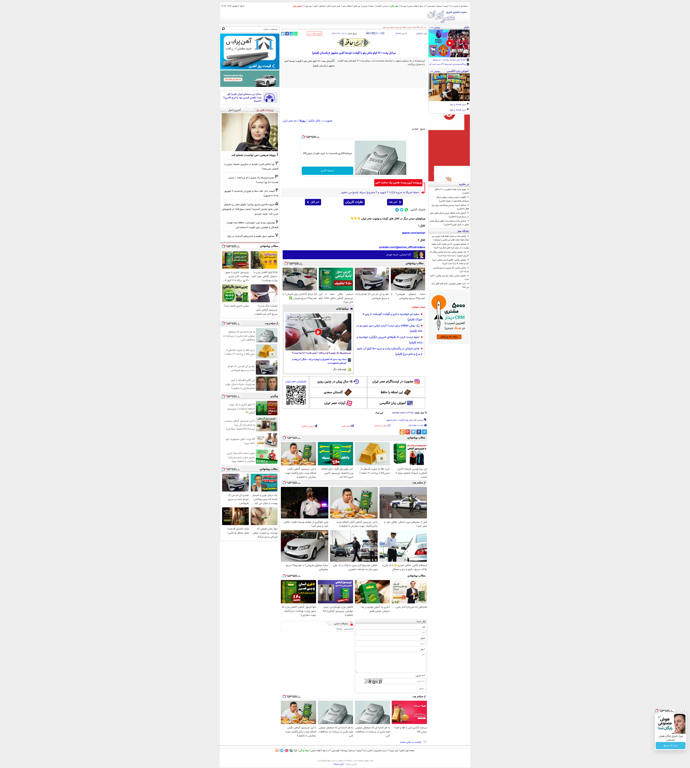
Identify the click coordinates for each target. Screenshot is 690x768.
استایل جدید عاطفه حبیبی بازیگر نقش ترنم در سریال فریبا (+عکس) (449, 214)
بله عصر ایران (290, 121)
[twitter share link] (283, 34)
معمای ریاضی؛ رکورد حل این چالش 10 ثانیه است (449, 277)
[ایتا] (402, 431)
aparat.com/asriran (413, 233)
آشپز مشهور (391, 420)
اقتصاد (378, 6)
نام (424, 627)
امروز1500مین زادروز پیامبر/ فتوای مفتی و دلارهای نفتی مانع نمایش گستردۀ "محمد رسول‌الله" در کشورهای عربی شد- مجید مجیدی (250, 209)
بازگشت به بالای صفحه (411, 742)
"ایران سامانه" (338, 764)
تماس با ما (454, 6)
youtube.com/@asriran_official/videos (402, 247)
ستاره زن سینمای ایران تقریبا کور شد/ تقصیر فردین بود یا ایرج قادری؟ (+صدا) (242, 97)
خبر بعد (393, 202)
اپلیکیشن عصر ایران (296, 382)
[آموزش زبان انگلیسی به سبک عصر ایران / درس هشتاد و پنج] (449, 87)
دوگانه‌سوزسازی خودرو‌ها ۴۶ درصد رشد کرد (447, 64)
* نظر (423, 649)
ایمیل (422, 638)
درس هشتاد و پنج (458, 104)
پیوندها (344, 750)
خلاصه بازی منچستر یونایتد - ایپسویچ (449, 60)
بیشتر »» (435, 27)
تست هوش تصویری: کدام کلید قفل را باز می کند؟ (450, 285)
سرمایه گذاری (327, 171)
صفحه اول (464, 6)
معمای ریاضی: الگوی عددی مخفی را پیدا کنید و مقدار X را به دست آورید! (450, 261)
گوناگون (419, 33)
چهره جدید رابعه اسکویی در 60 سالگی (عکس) (451, 191)
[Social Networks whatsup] (406, 210)
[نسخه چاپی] (367, 33)
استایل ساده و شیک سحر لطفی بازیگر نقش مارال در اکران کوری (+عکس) (449, 222)
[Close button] (684, 711)
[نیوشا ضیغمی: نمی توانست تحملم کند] (249, 132)
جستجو (439, 6)
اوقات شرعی (413, 6)
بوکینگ (339, 628)
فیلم (315, 6)
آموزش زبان (297, 6)
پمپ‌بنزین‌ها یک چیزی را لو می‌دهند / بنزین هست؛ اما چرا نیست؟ (321, 353)
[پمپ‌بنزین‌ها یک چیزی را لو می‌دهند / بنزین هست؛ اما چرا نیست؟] (318, 331)
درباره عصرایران (380, 750)
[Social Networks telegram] (397, 210)
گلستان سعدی (333, 392)
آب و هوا (422, 6)
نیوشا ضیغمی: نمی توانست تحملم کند (253, 155)
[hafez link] (354, 42)
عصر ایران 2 (308, 6)
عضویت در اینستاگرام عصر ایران (392, 381)
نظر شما (421, 621)
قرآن (328, 6)
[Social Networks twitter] (402, 210)
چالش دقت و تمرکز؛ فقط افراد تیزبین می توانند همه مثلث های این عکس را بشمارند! (450, 238)
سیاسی (385, 6)
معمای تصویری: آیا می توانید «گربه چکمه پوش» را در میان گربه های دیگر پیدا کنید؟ (450, 246)
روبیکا (302, 121)
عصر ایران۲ (393, 750)
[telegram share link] (291, 34)
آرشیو (446, 6)
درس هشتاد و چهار (458, 110)
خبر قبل (314, 202)
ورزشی (364, 6)
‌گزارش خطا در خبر (314, 33)
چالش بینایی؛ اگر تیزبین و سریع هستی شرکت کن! (451, 269)
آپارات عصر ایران (335, 403)
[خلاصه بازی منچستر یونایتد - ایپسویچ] (449, 43)
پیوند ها (403, 6)
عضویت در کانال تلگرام (320, 121)
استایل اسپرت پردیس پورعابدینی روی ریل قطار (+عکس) (450, 207)
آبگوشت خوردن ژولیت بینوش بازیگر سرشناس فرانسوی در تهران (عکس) (452, 199)
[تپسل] (303, 137)
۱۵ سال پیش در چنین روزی (335, 381)
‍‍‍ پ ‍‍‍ (380, 33)
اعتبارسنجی (348, 628)
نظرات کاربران (354, 202)
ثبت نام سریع (671, 746)
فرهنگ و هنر (346, 6)
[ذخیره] (373, 33)
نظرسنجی (431, 6)
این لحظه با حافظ (392, 392)
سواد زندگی (394, 6)
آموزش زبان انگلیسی (393, 403)
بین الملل (357, 6)
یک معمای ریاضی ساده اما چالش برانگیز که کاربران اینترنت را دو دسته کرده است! (449, 253)
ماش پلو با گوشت (405, 420)
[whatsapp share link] (296, 34)
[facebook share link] (287, 34)
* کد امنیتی (420, 675)
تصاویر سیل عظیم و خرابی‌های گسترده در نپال (250, 236)
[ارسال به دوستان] (370, 33)
